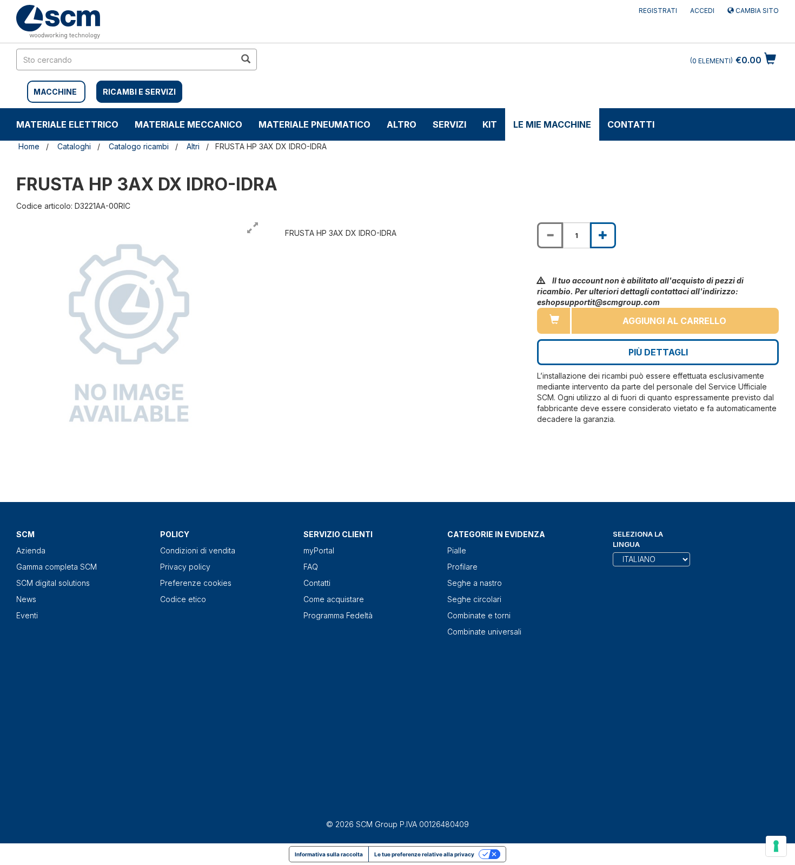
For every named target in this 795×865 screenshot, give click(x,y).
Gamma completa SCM (56, 566)
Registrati (658, 10)
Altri (193, 146)
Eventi (27, 615)
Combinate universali (484, 631)
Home (28, 146)
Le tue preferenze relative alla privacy (424, 854)
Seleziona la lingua (638, 539)
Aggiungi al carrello (674, 320)
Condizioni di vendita (197, 550)
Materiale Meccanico (188, 124)
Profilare (462, 566)
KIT (489, 124)
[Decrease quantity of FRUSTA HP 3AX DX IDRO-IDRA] (550, 235)
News (26, 599)
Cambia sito (756, 10)
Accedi (702, 10)
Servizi (449, 124)
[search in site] (245, 59)
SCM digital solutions (53, 582)
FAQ (310, 566)
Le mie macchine (552, 124)
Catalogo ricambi (139, 146)
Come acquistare (333, 599)
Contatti (630, 124)
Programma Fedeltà (338, 615)
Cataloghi (74, 146)
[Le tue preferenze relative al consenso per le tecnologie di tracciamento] (776, 846)
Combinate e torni (479, 615)
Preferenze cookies (195, 582)
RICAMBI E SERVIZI (139, 91)
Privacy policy (185, 566)
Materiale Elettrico (67, 124)
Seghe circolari (474, 599)
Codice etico (183, 599)
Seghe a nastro (474, 582)
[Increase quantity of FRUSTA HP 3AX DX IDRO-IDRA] (603, 235)
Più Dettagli (658, 352)
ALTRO (401, 124)
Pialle (456, 550)
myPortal (318, 550)
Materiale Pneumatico (314, 124)
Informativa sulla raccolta (329, 854)
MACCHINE (55, 91)
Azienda (30, 550)
